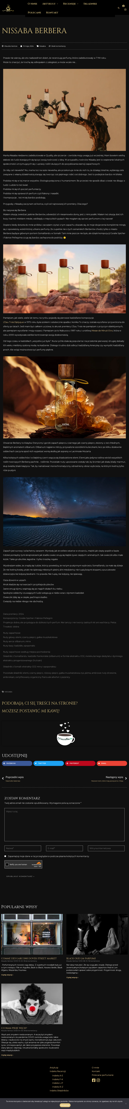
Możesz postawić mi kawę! (30, 711)
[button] (119, 8)
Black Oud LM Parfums (81, 958)
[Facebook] (123, 6)
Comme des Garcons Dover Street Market (29, 958)
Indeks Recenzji (58, 1071)
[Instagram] (125, 9)
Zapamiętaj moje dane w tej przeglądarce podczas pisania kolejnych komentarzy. (48, 856)
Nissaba (42, 46)
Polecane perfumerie (103, 1075)
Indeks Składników (59, 1090)
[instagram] (98, 1080)
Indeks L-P (57, 1083)
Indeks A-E (57, 1075)
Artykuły (54, 1067)
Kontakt (52, 12)
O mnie (95, 1067)
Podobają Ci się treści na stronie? (40, 703)
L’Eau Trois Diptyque (13, 322)
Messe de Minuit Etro (102, 330)
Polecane (34, 12)
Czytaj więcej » (7, 975)
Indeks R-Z (57, 1087)
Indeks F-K (57, 1079)
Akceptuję (65, 1105)
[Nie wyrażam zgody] (126, 1103)
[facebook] (94, 1080)
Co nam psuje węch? (14, 1028)
